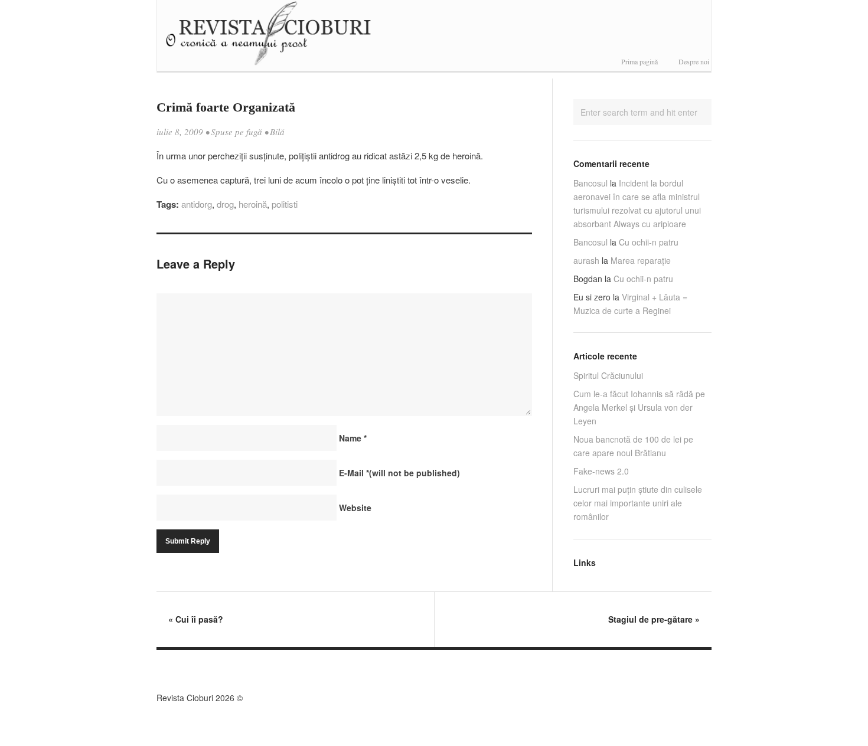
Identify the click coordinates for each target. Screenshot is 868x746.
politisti (285, 204)
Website (355, 507)
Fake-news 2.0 (601, 471)
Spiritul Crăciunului (608, 375)
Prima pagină (639, 61)
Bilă (277, 132)
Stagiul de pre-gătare (654, 619)
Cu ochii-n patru (648, 242)
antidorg (196, 204)
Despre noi (693, 61)
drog (225, 204)
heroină (253, 204)
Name (353, 438)
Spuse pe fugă (236, 132)
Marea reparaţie (641, 260)
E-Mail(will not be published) (399, 473)
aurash (586, 260)
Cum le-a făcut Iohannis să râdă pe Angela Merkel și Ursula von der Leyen (639, 407)
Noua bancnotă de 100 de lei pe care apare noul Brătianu (633, 446)
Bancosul (590, 183)
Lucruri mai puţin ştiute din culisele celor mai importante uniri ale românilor (637, 502)
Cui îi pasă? (195, 619)
